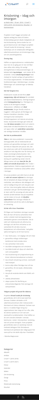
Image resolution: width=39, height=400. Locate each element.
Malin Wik (9, 22)
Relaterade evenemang (12, 384)
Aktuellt (6, 352)
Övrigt (6, 378)
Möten (6, 371)
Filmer (6, 365)
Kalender (7, 368)
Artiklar (6, 355)
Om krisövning (18, 25)
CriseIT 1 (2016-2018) (11, 359)
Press (6, 381)
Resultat (26, 25)
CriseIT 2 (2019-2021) (11, 362)
